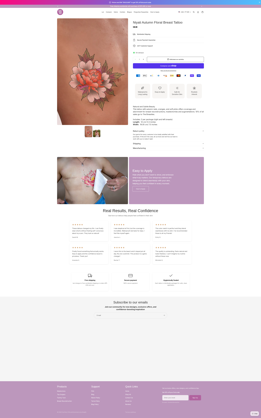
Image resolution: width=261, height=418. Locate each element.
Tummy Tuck (61, 398)
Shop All (128, 394)
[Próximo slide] (201, 6)
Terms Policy (95, 401)
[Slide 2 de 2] (96, 131)
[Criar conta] (164, 315)
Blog (92, 394)
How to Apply (140, 189)
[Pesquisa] (193, 12)
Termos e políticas (130, 412)
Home (127, 391)
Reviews (128, 404)
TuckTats (64, 412)
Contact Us (129, 398)
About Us (128, 401)
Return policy (138, 131)
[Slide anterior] (58, 6)
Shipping (137, 143)
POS (69, 412)
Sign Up (195, 398)
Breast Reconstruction (64, 401)
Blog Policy (95, 404)
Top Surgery (61, 394)
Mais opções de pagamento (168, 70)
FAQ (92, 391)
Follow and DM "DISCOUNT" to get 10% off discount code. (131, 2)
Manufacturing (139, 148)
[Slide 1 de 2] (88, 131)
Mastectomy (61, 391)
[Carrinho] (202, 12)
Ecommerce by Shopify (79, 412)
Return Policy (95, 398)
